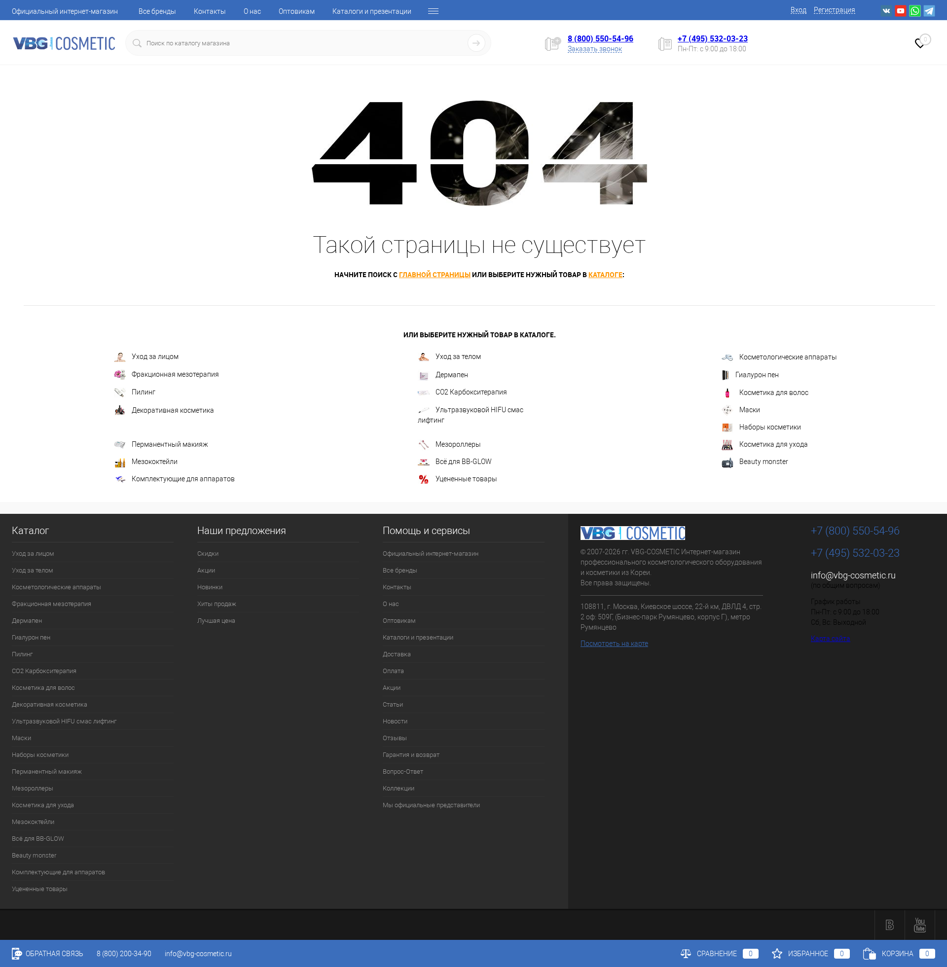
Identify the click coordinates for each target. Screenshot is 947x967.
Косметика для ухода (773, 445)
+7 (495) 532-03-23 (713, 38)
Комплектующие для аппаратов (183, 479)
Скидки (208, 553)
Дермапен (452, 375)
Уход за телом (458, 356)
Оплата (393, 671)
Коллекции (398, 788)
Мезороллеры (458, 445)
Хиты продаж (216, 604)
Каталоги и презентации (371, 11)
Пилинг (143, 392)
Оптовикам (297, 11)
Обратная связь (53, 954)
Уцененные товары (466, 479)
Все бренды (157, 11)
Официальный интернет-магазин (65, 11)
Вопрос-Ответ (403, 771)
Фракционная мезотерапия (175, 374)
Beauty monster (763, 462)
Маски (749, 410)
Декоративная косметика (173, 410)
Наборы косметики (770, 427)
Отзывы (395, 738)
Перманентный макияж (170, 444)
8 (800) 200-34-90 (124, 954)
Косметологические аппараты (788, 357)
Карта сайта (830, 639)
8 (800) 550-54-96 (600, 38)
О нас (252, 11)
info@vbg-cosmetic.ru (853, 575)
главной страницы (435, 274)
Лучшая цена (216, 620)
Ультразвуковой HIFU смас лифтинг (470, 415)
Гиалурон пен (757, 375)
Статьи (393, 704)
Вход (798, 10)
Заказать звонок (595, 49)
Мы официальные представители (431, 805)
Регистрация (834, 10)
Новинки (209, 587)
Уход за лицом (155, 356)
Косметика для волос (773, 392)
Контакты (210, 11)
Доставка (397, 654)
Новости (395, 721)
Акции (206, 570)
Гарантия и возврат (411, 754)
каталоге (605, 274)
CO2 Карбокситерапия (471, 392)
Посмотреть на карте (614, 643)
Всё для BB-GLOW (464, 462)
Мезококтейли (155, 462)
